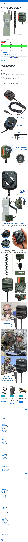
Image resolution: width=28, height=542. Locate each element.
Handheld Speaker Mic (9, 54)
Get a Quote (2, 60)
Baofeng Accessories (4, 55)
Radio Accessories (16, 54)
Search (26, 409)
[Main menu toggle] (26, 3)
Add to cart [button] (12, 403)
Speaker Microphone (21, 54)
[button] (26, 11)
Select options (3, 401)
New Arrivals (13, 54)
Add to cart (5, 52)
